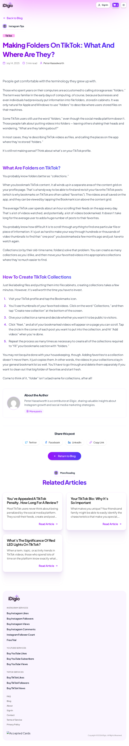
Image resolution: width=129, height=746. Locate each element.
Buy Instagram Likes (18, 613)
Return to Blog (67, 456)
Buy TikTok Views (16, 688)
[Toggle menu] (123, 5)
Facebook (54, 442)
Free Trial (11, 639)
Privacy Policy (13, 724)
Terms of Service (14, 720)
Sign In (10, 710)
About (10, 706)
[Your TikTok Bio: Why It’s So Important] (96, 511)
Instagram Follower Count (21, 634)
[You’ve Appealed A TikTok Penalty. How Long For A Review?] (32, 511)
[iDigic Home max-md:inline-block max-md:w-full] (14, 598)
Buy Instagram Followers (20, 618)
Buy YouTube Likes (17, 653)
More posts (35, 411)
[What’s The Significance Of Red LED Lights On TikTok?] (32, 553)
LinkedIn (76, 442)
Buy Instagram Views (18, 623)
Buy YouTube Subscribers (20, 658)
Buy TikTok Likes (15, 677)
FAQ (9, 696)
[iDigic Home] (8, 5)
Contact (11, 715)
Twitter (33, 442)
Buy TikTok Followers (18, 682)
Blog (9, 701)
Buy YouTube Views (17, 664)
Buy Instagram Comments (21, 629)
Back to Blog (15, 18)
